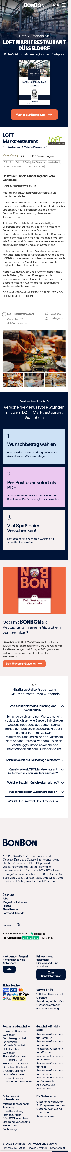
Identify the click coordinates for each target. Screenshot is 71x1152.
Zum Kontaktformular (51, 974)
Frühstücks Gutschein (16, 1063)
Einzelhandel (11, 909)
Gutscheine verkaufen (49, 1101)
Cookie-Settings (37, 1148)
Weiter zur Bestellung (31, 114)
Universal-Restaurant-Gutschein (16, 1032)
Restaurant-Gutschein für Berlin (49, 1043)
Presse (7, 905)
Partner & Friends (13, 913)
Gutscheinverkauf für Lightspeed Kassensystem (49, 1112)
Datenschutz (57, 1148)
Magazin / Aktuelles (15, 902)
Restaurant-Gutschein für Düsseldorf (49, 1072)
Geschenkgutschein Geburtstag (15, 1040)
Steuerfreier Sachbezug (10, 1127)
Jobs (5, 898)
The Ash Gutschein (14, 1056)
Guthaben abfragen (48, 1005)
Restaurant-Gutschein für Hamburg (49, 1036)
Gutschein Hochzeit (15, 1067)
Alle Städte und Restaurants (45, 1086)
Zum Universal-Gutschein (22, 663)
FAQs (9, 969)
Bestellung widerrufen (50, 1001)
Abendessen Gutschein (17, 1081)
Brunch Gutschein (14, 1070)
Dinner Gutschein (13, 1078)
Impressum (10, 1148)
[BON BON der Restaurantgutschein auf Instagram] (18, 925)
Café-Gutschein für (34, 36)
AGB (22, 1148)
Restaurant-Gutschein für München (49, 1050)
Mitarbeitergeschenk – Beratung (17, 1105)
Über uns (8, 895)
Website (55, 313)
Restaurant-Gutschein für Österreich (49, 1079)
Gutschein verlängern (49, 1008)
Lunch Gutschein (13, 1074)
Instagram (55, 318)
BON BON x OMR (13, 1060)
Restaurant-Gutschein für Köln (49, 1065)
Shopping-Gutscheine (16, 1122)
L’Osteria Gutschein (14, 1045)
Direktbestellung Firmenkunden (13, 1112)
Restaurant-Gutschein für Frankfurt (49, 1057)
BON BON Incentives (15, 1118)
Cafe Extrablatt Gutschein (12, 1051)
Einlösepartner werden (50, 1105)
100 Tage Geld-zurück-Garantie (50, 995)
